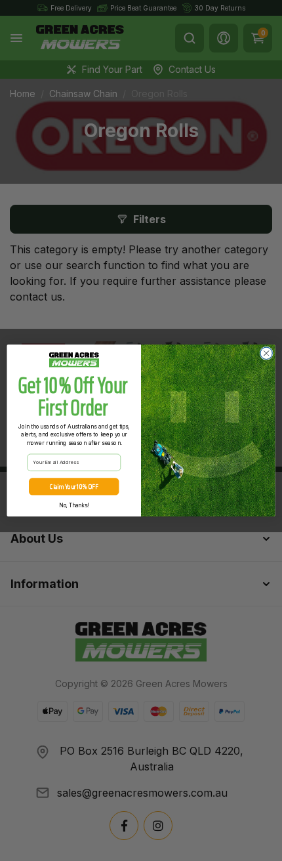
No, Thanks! (74, 506)
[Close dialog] (266, 353)
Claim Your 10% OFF (74, 487)
